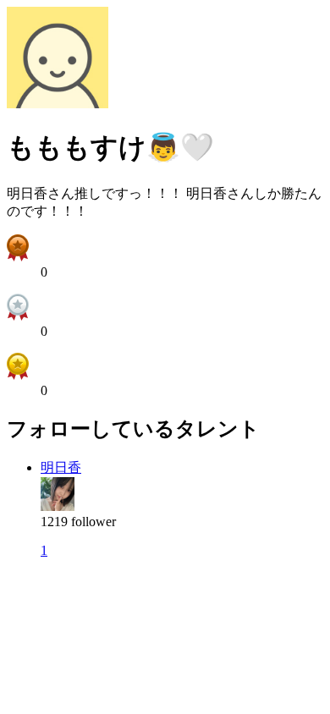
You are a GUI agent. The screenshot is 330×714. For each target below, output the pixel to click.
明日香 (61, 467)
